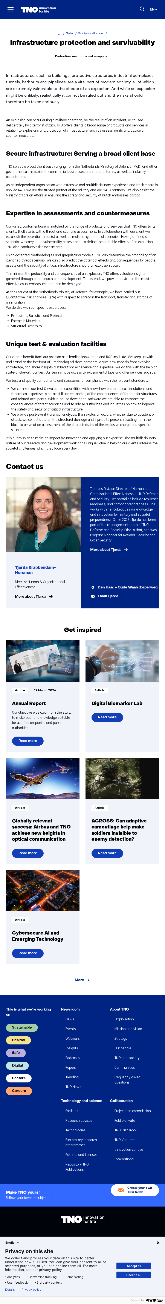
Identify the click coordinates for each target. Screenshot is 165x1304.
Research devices (79, 1121)
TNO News (73, 1087)
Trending (72, 1077)
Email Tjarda (108, 596)
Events (71, 1029)
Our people (123, 1048)
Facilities (72, 1111)
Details (10, 1289)
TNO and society (127, 1058)
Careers (19, 1091)
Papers (71, 1067)
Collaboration (121, 1101)
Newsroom (70, 1009)
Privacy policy (31, 1289)
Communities (125, 1067)
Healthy (18, 1040)
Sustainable (22, 1027)
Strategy (121, 1039)
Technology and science (81, 1101)
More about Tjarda (30, 597)
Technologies (76, 1130)
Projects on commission (133, 1111)
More (79, 980)
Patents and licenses (82, 1155)
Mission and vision (128, 1029)
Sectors (19, 1078)
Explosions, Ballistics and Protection (38, 316)
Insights (72, 1048)
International (124, 1159)
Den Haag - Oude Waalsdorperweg (127, 587)
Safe (16, 1053)
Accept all (134, 1266)
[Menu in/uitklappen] (10, 9)
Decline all (133, 1275)
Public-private (125, 1121)
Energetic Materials (25, 321)
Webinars (73, 1039)
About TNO (119, 1009)
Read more (27, 742)
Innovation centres (129, 1149)
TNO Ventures (125, 1140)
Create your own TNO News (139, 1190)
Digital (17, 1065)
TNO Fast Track (125, 1130)
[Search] (142, 9)
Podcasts (73, 1058)
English (11, 1242)
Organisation (124, 1019)
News (70, 1019)
